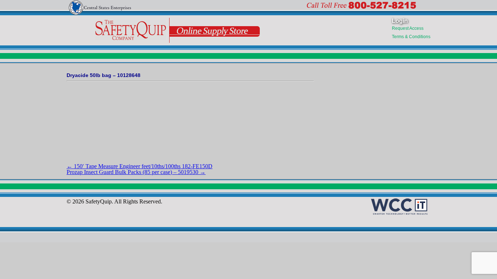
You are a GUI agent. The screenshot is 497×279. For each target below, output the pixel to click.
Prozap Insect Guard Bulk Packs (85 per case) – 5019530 (136, 172)
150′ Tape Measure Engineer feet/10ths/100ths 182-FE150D (139, 166)
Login (400, 21)
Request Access (408, 28)
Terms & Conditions (411, 37)
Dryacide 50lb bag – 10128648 (103, 75)
